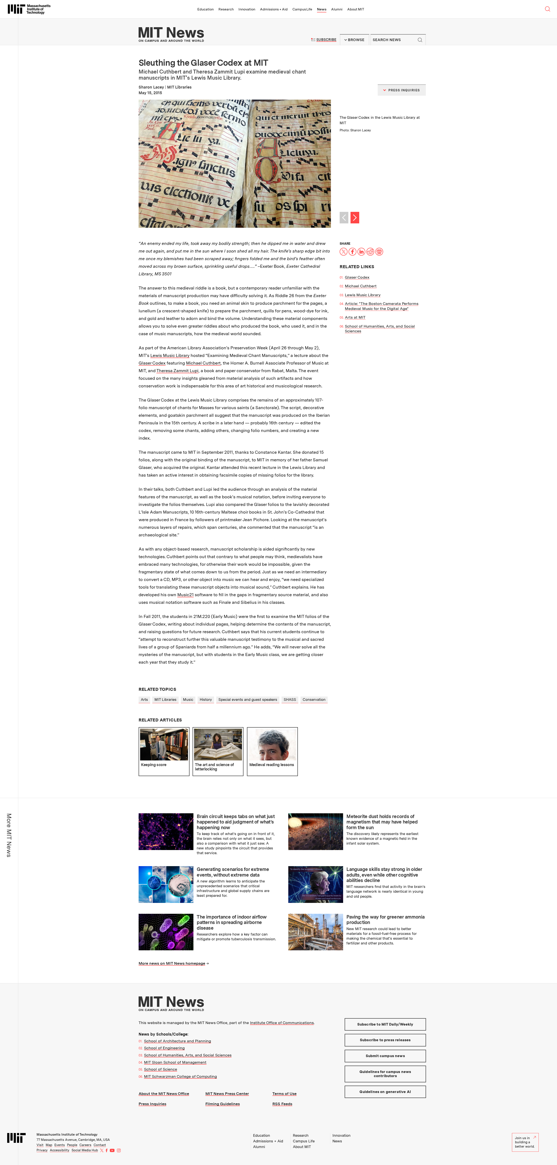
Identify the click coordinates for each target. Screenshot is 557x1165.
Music (188, 699)
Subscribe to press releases (385, 1040)
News (321, 9)
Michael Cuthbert (203, 363)
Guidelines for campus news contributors (385, 1074)
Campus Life (302, 9)
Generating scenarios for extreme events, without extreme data (233, 871)
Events (59, 1145)
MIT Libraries (165, 699)
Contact (100, 1145)
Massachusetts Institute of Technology (67, 1135)
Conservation (314, 699)
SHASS (290, 699)
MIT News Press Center (227, 1093)
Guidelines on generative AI (385, 1092)
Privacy (42, 1150)
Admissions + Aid (274, 9)
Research (226, 9)
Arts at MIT (355, 317)
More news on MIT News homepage (172, 963)
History (206, 699)
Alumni (336, 9)
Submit (420, 40)
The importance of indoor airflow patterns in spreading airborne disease (232, 922)
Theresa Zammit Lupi (177, 370)
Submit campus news (385, 1056)
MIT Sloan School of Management (175, 1062)
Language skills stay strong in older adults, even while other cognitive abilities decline (384, 874)
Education (205, 9)
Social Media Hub (85, 1150)
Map (49, 1145)
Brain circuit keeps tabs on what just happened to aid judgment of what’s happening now (236, 821)
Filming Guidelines (222, 1103)
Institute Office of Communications (282, 1022)
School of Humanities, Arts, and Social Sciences (188, 1055)
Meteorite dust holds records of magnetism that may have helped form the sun (382, 821)
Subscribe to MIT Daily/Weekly (385, 1024)
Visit (40, 1145)
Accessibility (59, 1150)
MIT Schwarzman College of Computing (180, 1076)
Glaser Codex (152, 363)
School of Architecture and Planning (177, 1041)
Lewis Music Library (170, 355)
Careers (85, 1145)
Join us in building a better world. (525, 1142)
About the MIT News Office (164, 1093)
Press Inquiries (152, 1103)
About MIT (355, 9)
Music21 (185, 594)
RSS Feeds (282, 1103)
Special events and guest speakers (247, 699)
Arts (144, 699)
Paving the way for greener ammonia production (385, 919)
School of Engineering (164, 1048)
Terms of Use (284, 1093)
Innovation (246, 9)
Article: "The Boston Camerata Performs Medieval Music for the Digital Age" (381, 306)
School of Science (160, 1069)
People (72, 1145)
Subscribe (326, 40)
